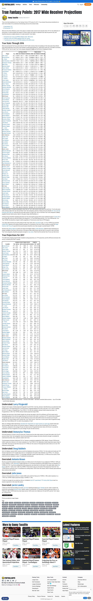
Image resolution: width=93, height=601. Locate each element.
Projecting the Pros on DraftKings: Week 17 (49, 561)
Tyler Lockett (5, 145)
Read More (16, 545)
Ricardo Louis (5, 175)
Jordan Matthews (39, 228)
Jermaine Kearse (6, 191)
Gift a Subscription (82, 586)
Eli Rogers (4, 147)
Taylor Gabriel (5, 68)
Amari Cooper (5, 91)
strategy (11, 502)
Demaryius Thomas (6, 62)
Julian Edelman (5, 108)
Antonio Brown (5, 57)
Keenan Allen (5, 92)
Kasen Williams (5, 115)
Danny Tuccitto (13, 18)
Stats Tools (50, 592)
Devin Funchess (6, 98)
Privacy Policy (31, 596)
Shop (79, 582)
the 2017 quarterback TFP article (39, 480)
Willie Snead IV (13, 514)
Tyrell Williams (5, 99)
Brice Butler (5, 143)
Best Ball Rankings (51, 585)
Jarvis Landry (5, 80)
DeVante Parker (6, 124)
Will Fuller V (5, 508)
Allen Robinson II (21, 512)
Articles (25, 4)
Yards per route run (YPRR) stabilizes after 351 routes (17, 38)
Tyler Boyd (4, 179)
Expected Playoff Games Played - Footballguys (30, 561)
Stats (6, 502)
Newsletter (65, 586)
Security (57, 596)
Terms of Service (41, 596)
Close (89, 598)
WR (3, 502)
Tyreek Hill (4, 75)
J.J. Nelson (4, 78)
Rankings (18, 4)
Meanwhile (16, 463)
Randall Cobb (5, 106)
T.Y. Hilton (4, 73)
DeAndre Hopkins (6, 110)
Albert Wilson (5, 184)
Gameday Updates (80, 559)
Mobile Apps (81, 584)
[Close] (90, 589)
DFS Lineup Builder (51, 579)
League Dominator (36, 584)
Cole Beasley (5, 140)
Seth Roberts (5, 203)
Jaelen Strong (5, 187)
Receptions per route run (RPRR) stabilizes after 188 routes (18, 36)
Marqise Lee (5, 173)
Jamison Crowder (6, 168)
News (63, 582)
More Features (76, 568)
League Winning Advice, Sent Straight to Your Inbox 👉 (47, 1)
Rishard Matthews (6, 82)
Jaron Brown (5, 112)
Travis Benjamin (6, 113)
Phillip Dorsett (5, 195)
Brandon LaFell (5, 166)
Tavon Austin (5, 205)
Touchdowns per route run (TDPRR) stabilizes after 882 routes (19, 40)
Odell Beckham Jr (6, 61)
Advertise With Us (82, 579)
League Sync (35, 579)
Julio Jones (5, 55)
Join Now (88, 4)
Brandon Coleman (6, 117)
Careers (63, 596)
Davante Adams (6, 198)
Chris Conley (5, 200)
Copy (67, 26)
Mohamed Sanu (6, 154)
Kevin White (5, 142)
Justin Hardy (5, 193)
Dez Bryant (5, 76)
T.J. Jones (4, 128)
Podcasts (36, 4)
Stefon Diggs (5, 105)
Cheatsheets (35, 588)
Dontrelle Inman (6, 180)
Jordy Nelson (5, 71)
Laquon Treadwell (6, 121)
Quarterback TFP (8, 26)
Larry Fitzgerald (6, 103)
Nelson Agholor (6, 207)
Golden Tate (5, 136)
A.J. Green (4, 59)
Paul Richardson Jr (6, 163)
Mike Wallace (5, 129)
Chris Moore (5, 156)
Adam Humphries (6, 189)
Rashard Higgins (6, 126)
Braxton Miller (5, 202)
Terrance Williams (6, 158)
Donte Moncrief (6, 170)
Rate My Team (79, 543)
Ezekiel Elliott (5, 224)
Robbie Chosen (48, 502)
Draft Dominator (36, 582)
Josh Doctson (5, 101)
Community (44, 4)
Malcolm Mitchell (6, 150)
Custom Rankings (36, 586)
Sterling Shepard (6, 196)
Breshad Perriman (6, 133)
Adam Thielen (5, 83)
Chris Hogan (5, 138)
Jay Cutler (25, 487)
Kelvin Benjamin (6, 89)
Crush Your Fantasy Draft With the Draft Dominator (82, 528)
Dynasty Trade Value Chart (53, 582)
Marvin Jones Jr (12, 510)
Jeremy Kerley (5, 161)
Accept (85, 598)
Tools (30, 4)
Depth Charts (50, 588)
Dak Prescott (9, 226)
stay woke (30, 232)
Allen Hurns (5, 172)
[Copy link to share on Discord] (86, 26)
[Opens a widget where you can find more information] (5, 598)
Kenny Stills (5, 159)
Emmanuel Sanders (6, 69)
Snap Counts (50, 590)
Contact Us (50, 596)
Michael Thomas (6, 85)
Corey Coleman (5, 182)
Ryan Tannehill (41, 487)
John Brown (5, 122)
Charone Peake (5, 177)
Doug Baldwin (5, 94)
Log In (81, 4)
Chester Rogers (6, 152)
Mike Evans (5, 64)
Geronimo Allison (6, 119)
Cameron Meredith (6, 87)
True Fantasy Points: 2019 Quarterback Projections (11, 561)
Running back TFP (8, 28)
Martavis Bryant (6, 66)
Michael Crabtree (6, 131)
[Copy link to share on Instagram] (83, 26)
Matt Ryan (49, 480)
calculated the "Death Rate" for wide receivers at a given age (35, 423)
